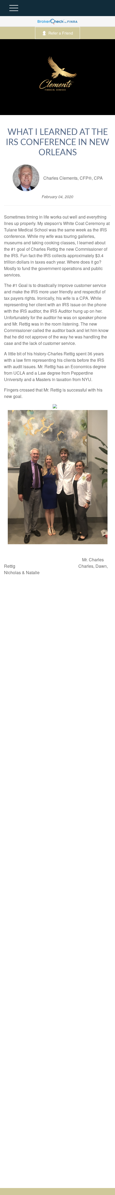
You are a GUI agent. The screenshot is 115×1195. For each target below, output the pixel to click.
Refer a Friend (60, 33)
